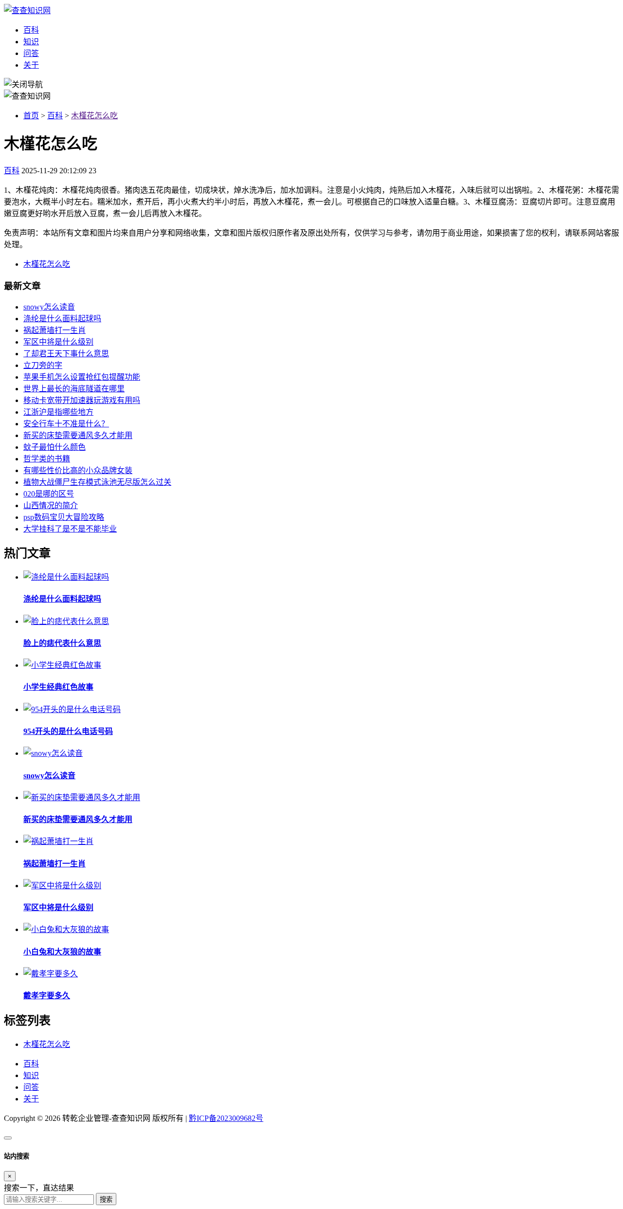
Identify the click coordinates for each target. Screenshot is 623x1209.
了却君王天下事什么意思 (66, 353)
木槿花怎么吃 (94, 115)
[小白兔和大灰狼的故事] (66, 929)
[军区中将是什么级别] (62, 885)
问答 (31, 53)
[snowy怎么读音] (53, 753)
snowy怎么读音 (49, 307)
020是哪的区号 (48, 494)
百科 (31, 30)
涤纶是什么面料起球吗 (62, 318)
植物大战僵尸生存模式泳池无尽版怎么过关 (97, 482)
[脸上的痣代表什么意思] (66, 621)
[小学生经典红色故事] (62, 665)
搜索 (106, 1199)
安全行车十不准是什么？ (66, 424)
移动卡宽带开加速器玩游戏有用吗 (81, 400)
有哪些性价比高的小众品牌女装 (77, 470)
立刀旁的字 (42, 365)
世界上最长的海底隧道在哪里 (74, 389)
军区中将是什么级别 (58, 342)
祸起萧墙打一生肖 (54, 330)
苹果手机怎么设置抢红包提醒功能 (81, 377)
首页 (31, 115)
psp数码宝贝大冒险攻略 (63, 517)
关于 (31, 65)
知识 (31, 41)
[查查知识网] (27, 10)
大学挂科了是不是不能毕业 (70, 529)
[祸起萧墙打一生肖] (58, 841)
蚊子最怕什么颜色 (54, 447)
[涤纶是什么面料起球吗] (66, 577)
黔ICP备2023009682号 (226, 1118)
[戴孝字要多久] (50, 974)
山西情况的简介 (50, 505)
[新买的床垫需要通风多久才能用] (81, 797)
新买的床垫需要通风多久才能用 (77, 435)
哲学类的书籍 (46, 459)
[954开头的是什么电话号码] (72, 709)
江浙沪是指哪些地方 (58, 412)
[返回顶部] (8, 1137)
